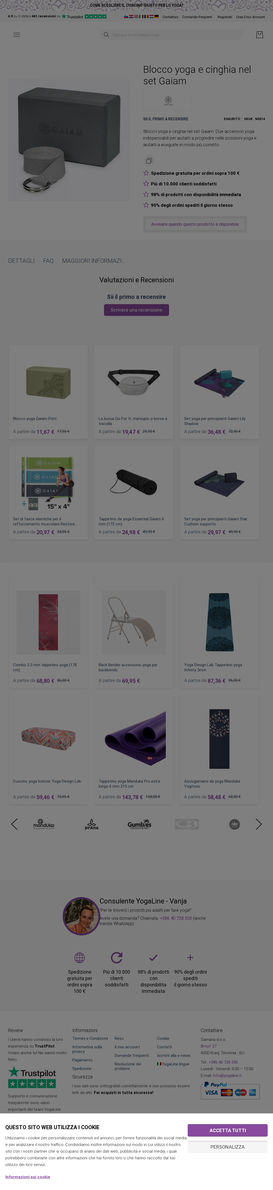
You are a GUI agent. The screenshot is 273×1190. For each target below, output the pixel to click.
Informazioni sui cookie (27, 1177)
